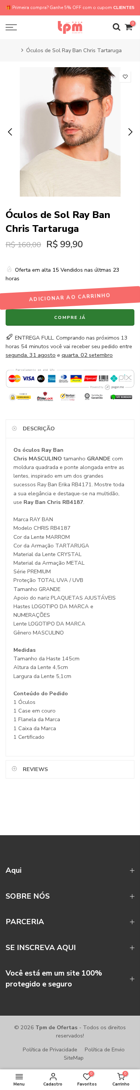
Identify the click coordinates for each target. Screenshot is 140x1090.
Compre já (70, 317)
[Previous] (10, 132)
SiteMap (74, 1057)
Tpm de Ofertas (56, 1027)
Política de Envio (105, 1049)
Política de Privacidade (50, 1049)
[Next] (129, 132)
